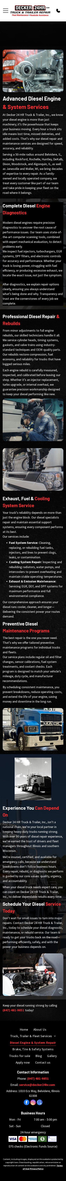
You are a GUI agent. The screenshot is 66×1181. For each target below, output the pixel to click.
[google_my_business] (39, 1103)
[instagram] (33, 1103)
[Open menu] (5, 10)
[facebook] (26, 1103)
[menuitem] (24, 1029)
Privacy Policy (36, 1168)
